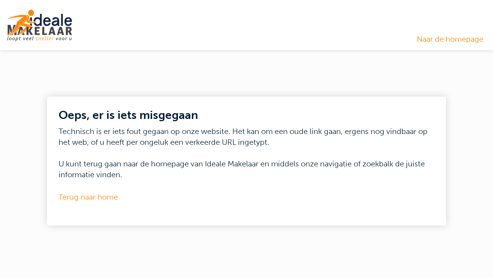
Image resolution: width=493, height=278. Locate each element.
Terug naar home (88, 197)
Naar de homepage (450, 39)
